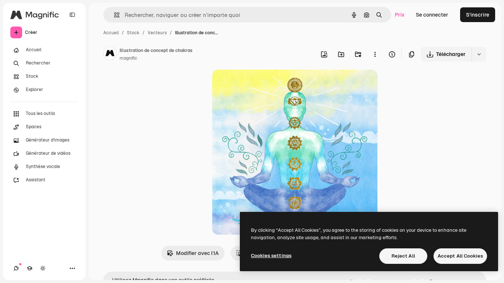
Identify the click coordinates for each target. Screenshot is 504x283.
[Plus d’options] (374, 54)
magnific (128, 58)
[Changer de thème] (43, 268)
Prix (400, 14)
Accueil (111, 33)
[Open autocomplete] (114, 15)
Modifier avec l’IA (197, 253)
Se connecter (432, 14)
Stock (133, 33)
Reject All (403, 256)
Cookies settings (271, 255)
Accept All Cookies (460, 256)
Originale (261, 83)
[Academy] (29, 268)
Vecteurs (157, 33)
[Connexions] (16, 268)
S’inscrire (477, 14)
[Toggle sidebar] (72, 15)
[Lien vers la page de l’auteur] (110, 54)
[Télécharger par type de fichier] (479, 54)
